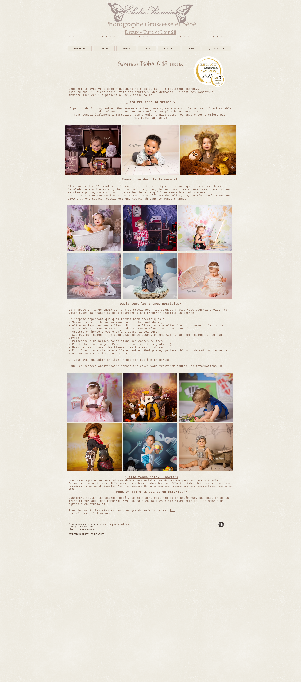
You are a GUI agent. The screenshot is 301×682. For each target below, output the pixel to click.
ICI (221, 366)
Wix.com (88, 527)
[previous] (71, 151)
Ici (172, 510)
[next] (229, 151)
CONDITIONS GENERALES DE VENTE (86, 534)
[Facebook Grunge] (221, 524)
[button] (126, 48)
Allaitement (99, 513)
